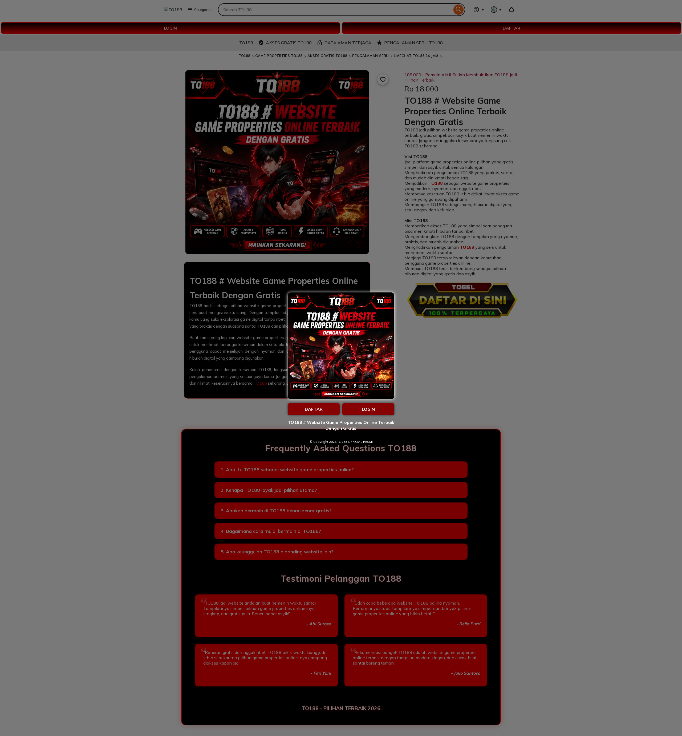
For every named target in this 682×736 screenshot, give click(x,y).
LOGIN (368, 409)
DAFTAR (314, 409)
